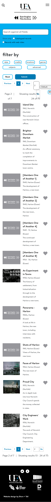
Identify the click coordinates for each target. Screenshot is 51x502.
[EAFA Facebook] (28, 471)
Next (28, 84)
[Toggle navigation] (47, 5)
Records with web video (14, 42)
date (6, 62)
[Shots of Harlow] (11, 350)
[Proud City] (11, 387)
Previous (7, 84)
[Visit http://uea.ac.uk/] (15, 479)
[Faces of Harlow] (11, 368)
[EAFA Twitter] (23, 471)
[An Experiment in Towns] (11, 276)
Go (41, 449)
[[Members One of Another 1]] (11, 180)
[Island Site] (11, 110)
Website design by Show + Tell (16, 497)
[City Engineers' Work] (11, 420)
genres (43, 62)
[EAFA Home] (25, 12)
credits (18, 62)
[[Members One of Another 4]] (11, 228)
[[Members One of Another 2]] (11, 202)
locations (30, 62)
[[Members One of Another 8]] (11, 257)
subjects (12, 67)
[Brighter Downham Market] (11, 136)
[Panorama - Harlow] (11, 313)
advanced (37, 67)
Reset (7, 77)
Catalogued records (23, 39)
